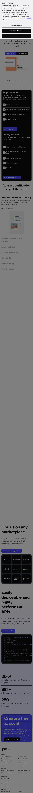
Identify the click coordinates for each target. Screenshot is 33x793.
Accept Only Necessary (16, 31)
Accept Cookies (16, 36)
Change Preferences (17, 25)
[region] (16, 19)
